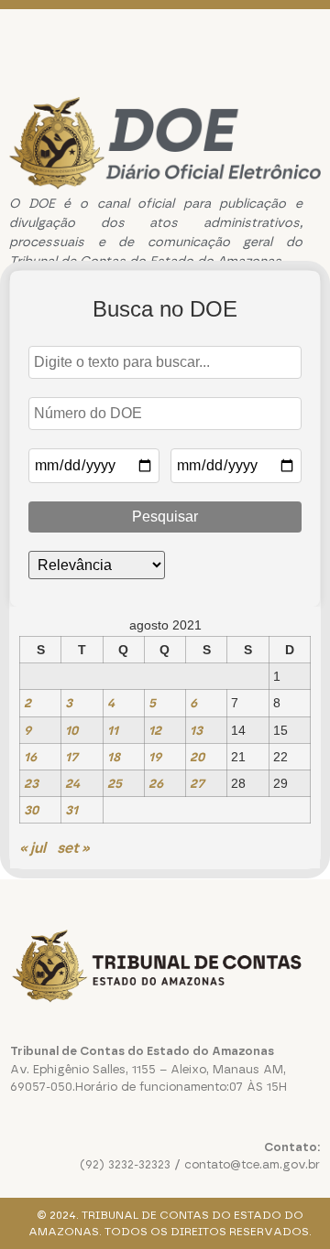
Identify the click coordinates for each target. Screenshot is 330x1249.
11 (112, 730)
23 (31, 783)
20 (197, 756)
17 (71, 756)
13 (196, 730)
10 (71, 730)
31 (71, 810)
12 (154, 730)
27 (197, 783)
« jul (32, 847)
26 (155, 783)
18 (113, 756)
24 (72, 783)
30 (31, 810)
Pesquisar (165, 516)
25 (114, 783)
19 (154, 756)
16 (30, 756)
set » (73, 847)
